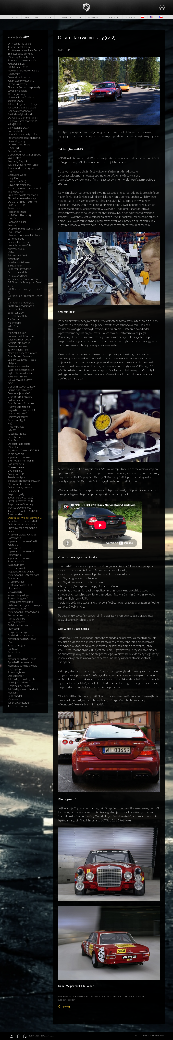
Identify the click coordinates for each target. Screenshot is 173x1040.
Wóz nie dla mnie (17, 376)
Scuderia (13, 578)
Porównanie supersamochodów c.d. (21, 549)
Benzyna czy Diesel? (19, 685)
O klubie (14, 17)
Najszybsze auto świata (21, 571)
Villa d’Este (14, 326)
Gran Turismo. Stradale (21, 403)
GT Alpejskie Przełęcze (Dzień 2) (25, 290)
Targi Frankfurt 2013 (19, 339)
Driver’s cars (15, 151)
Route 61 (13, 648)
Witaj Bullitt (14, 124)
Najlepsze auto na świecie (22, 665)
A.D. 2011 (13, 490)
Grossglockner (16, 581)
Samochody (31, 17)
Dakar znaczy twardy (20, 487)
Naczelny (13, 692)
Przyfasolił (14, 628)
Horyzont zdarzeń (18, 416)
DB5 (10, 383)
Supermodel (15, 695)
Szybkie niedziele (17, 90)
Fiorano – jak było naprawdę (24, 87)
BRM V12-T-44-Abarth (21, 460)
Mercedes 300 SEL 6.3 (68, 996)
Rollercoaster (15, 399)
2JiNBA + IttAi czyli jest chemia (21, 216)
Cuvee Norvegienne (19, 184)
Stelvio (12, 329)
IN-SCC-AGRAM (17, 275)
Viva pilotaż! (14, 157)
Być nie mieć (15, 470)
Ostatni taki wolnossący (21, 524)
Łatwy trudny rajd (18, 349)
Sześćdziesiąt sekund (20, 114)
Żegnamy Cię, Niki (18, 161)
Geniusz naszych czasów (21, 386)
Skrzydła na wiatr (17, 83)
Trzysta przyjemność (19, 507)
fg (24, 1036)
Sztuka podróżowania (20, 389)
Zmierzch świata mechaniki (23, 194)
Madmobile (14, 322)
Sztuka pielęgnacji (18, 598)
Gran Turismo (15, 436)
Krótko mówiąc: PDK (20, 584)
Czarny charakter (18, 568)
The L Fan (16, 191)
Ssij (9, 655)
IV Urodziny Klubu (18, 272)
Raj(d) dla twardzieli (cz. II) (22, 369)
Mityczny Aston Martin (21, 57)
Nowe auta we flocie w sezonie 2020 (21, 99)
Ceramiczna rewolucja (20, 601)
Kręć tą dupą (15, 668)
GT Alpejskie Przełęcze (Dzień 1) (25, 297)
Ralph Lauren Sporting (20, 504)
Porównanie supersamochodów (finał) (22, 539)
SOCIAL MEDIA (47, 1036)
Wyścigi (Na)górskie (19, 342)
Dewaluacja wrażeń (19, 393)
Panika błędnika (17, 618)
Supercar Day (16, 312)
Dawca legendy (16, 141)
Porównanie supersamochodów (19, 556)
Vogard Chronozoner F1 (21, 410)
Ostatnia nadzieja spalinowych (25, 605)
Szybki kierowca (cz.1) (20, 500)
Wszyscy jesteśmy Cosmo (23, 278)
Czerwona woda (17, 174)
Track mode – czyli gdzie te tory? (23, 169)
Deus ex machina (17, 346)
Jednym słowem (17, 705)
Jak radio (13, 544)
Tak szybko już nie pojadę (22, 107)
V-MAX (12, 430)
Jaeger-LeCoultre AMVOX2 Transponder (24, 512)
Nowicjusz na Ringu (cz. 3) (22, 638)
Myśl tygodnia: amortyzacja (23, 611)
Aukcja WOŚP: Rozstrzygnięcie (17, 475)
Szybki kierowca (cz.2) (20, 497)
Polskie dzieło (15, 130)
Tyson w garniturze (18, 702)
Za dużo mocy (16, 564)
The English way (17, 93)
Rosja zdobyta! (16, 463)
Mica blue (13, 447)
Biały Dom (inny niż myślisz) (17, 179)
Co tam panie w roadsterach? (24, 188)
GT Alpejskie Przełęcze (21, 302)
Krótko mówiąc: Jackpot (22, 534)
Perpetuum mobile (18, 615)
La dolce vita (15, 309)
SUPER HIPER (16, 204)
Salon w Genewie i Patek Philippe (22, 361)
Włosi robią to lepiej (19, 594)
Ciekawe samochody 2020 (23, 120)
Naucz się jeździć (17, 413)
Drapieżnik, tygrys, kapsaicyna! (25, 228)
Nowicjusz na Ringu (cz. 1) (22, 682)
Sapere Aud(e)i (16, 645)
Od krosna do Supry (19, 144)
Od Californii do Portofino (22, 201)
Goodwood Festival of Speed (24, 154)
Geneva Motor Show (20, 110)
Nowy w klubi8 (16, 248)
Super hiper (14, 652)
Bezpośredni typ (17, 631)
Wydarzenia (64, 17)
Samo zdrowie (16, 561)
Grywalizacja (15, 591)
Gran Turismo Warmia (20, 356)
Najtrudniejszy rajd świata (22, 352)
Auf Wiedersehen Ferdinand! (24, 137)
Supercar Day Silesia (19, 268)
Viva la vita (14, 588)
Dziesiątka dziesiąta (19, 443)
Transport (114, 17)
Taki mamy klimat (17, 255)
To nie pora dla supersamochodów (19, 455)
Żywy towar (14, 208)
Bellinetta (13, 319)
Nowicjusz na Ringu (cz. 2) (22, 658)
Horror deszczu (17, 211)
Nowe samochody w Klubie (23, 70)
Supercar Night (16, 420)
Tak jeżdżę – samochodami (23, 689)
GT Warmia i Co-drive (20, 379)
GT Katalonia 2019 (18, 127)
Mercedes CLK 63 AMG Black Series (95, 996)
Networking (95, 17)
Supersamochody (66, 1000)
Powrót (65, 1006)
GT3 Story (14, 73)
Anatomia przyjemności (21, 305)
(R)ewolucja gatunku (19, 406)
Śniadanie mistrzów (19, 262)
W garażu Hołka (17, 433)
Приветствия (16, 467)
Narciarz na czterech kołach (24, 235)
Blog (79, 17)
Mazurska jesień (17, 332)
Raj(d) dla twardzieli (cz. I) (22, 373)
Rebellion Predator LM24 (22, 521)
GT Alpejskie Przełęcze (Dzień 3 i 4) (25, 284)
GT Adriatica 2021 (18, 67)
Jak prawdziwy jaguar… (21, 80)
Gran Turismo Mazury (20, 396)
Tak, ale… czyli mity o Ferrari (23, 164)
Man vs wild (14, 699)
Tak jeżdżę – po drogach (21, 679)
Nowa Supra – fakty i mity (22, 134)
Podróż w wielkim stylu (21, 336)
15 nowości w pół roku (20, 53)
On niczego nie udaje (19, 43)
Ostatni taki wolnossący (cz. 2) (25, 517)
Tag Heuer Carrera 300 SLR (23, 450)
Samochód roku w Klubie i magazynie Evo (22, 62)
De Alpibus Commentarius (23, 117)
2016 (11, 252)
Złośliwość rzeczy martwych (24, 480)
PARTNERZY (34, 1036)
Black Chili (13, 147)
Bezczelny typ (16, 426)
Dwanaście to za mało (20, 77)
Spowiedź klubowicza (20, 662)
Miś (10, 423)
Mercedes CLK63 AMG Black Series (129, 996)
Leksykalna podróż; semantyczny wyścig (19, 243)
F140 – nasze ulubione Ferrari (25, 50)
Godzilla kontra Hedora (21, 635)
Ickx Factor (14, 231)
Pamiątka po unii (17, 221)
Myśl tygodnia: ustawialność (23, 574)
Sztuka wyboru (16, 672)
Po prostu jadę (16, 494)
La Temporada (16, 238)
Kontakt (130, 17)
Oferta (48, 17)
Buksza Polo (15, 265)
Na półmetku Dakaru (20, 484)
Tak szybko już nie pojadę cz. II (25, 104)
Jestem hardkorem (19, 46)
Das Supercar (15, 675)
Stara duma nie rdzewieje (22, 198)
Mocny (12, 642)
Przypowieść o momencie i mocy (23, 529)
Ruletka (12, 225)
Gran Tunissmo (16, 440)
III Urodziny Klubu (18, 315)
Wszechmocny (16, 621)
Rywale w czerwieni (19, 366)
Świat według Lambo (20, 625)
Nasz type (13, 258)
